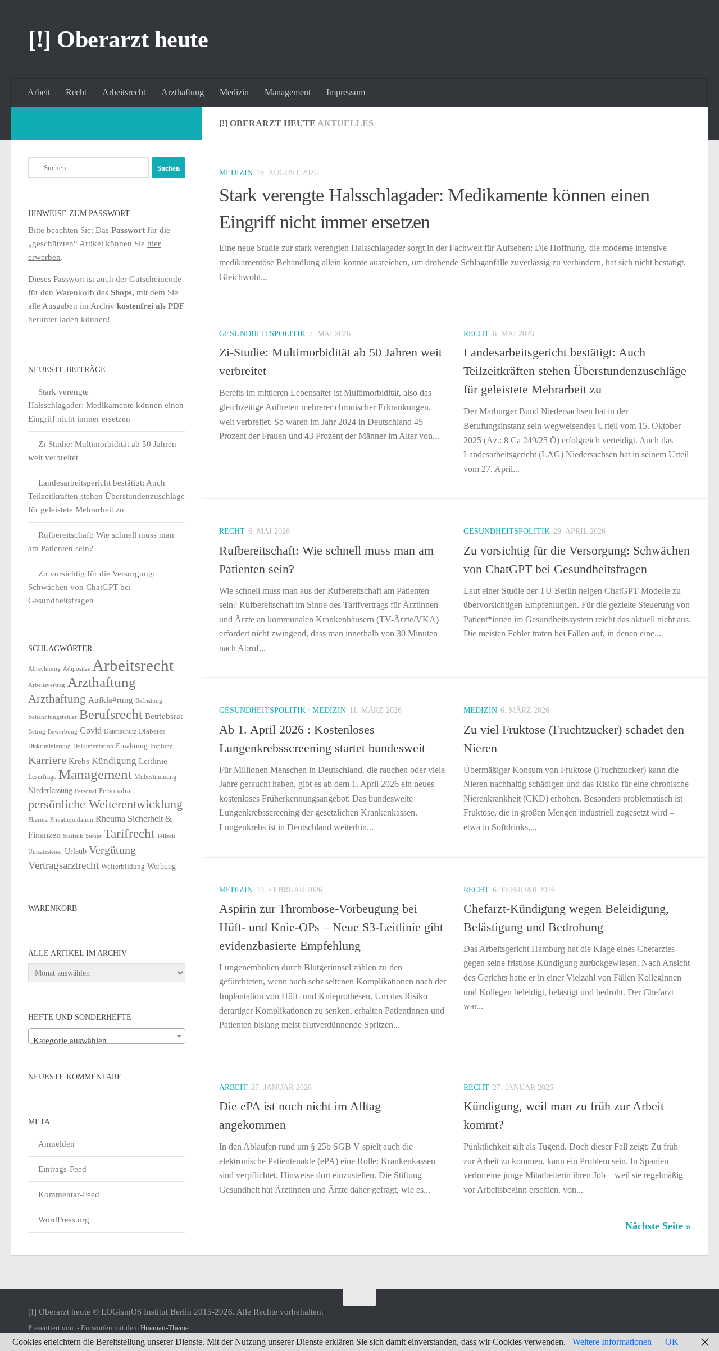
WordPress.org (63, 1219)
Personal (86, 790)
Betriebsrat (164, 716)
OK (672, 1342)
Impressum (345, 92)
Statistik (73, 836)
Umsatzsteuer (45, 852)
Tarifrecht (129, 833)
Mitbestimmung (155, 777)
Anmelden (56, 1143)
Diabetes (152, 731)
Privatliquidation (71, 820)
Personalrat (116, 790)
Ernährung (132, 746)
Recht (76, 92)
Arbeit (39, 92)
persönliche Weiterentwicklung (105, 804)
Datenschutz (120, 731)
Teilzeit (166, 835)
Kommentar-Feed (68, 1194)
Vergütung (112, 850)
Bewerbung (63, 732)
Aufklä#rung (110, 699)
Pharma (38, 819)
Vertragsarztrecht (63, 865)
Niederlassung (50, 790)
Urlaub (76, 851)
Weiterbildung (123, 866)
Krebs (79, 761)
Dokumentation (93, 746)
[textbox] (107, 1041)
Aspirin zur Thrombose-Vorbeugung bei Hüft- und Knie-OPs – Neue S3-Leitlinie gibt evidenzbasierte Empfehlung (331, 926)
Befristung (148, 701)
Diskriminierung (49, 746)
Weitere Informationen (612, 1342)
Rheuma (110, 818)
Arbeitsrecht (123, 92)
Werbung (161, 866)
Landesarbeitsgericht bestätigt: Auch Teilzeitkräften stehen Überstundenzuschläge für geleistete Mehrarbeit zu (574, 370)
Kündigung (114, 760)
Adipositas (76, 669)
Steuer (93, 836)
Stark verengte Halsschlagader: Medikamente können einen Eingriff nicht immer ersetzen (106, 405)
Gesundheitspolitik (262, 333)
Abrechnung (44, 668)
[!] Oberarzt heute (118, 39)
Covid (91, 730)
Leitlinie (153, 761)
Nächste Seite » (658, 1225)
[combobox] (106, 1036)
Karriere (47, 760)
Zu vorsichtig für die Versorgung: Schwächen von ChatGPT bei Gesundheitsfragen (91, 587)
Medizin (234, 92)
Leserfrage (42, 777)
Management (288, 92)
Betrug (36, 731)
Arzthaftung (182, 92)
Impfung (161, 746)
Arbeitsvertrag (46, 685)
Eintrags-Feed (62, 1169)
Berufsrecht (111, 714)
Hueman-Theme (164, 1327)
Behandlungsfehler (52, 717)
